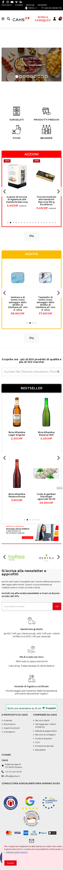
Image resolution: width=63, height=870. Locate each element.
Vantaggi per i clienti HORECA (45, 725)
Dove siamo (7, 5)
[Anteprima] (27, 175)
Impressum (9, 731)
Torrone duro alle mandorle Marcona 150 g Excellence (17, 199)
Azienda (8, 720)
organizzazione (11, 728)
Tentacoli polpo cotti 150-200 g (46, 433)
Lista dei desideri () (52, 8)
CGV (37, 742)
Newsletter (42, 5)
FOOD (16, 138)
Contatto (19, 5)
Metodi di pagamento (46, 731)
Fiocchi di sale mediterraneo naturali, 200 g (46, 496)
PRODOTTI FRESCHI (46, 119)
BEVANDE (46, 138)
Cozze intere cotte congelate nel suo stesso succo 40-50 (16, 436)
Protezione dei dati (44, 746)
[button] (7, 222)
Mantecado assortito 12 (46, 198)
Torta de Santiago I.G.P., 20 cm (17, 495)
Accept (10, 863)
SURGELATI (16, 119)
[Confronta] (27, 169)
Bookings (30, 5)
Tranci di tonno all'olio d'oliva (17, 298)
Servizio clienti (42, 720)
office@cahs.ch (12, 776)
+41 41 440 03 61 (13, 771)
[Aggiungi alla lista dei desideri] (27, 164)
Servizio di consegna (45, 734)
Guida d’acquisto (43, 738)
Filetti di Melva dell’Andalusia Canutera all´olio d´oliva (45, 301)
